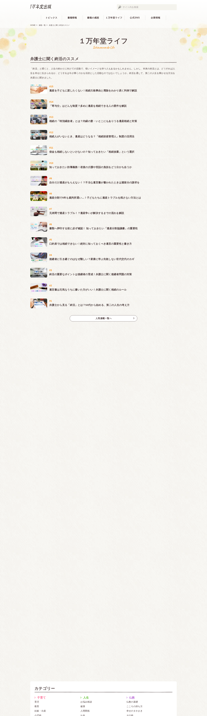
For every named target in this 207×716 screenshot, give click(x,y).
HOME (32, 25)
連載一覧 (42, 25)
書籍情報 (72, 17)
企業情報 (155, 17)
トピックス (51, 17)
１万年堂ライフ (114, 17)
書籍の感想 (93, 17)
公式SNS (135, 17)
